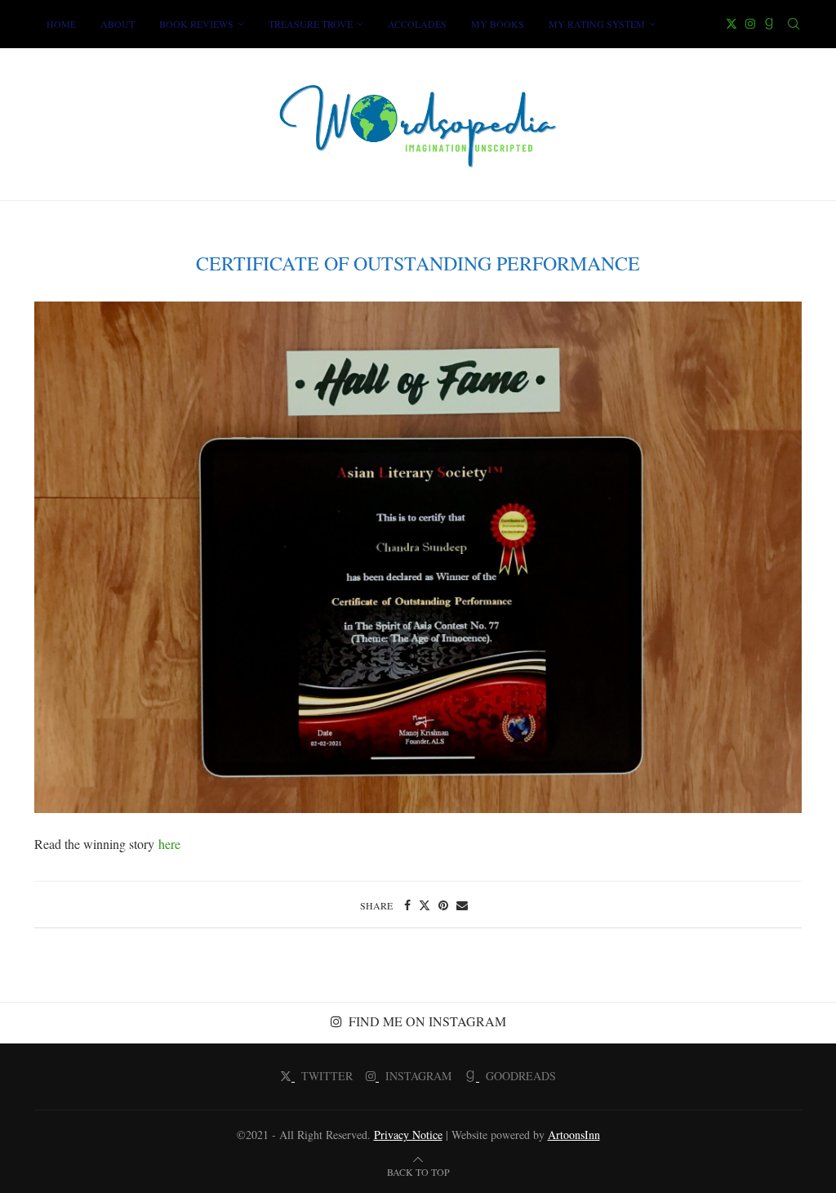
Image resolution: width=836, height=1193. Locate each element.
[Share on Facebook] (407, 905)
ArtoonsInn (574, 1134)
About (117, 23)
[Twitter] (731, 23)
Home (61, 23)
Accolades (417, 23)
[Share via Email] (462, 905)
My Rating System (597, 23)
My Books (497, 23)
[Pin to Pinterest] (443, 905)
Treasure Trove (311, 23)
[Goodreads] (769, 23)
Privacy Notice (408, 1134)
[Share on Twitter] (424, 905)
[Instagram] (750, 23)
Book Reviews (196, 23)
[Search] (793, 23)
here (169, 843)
